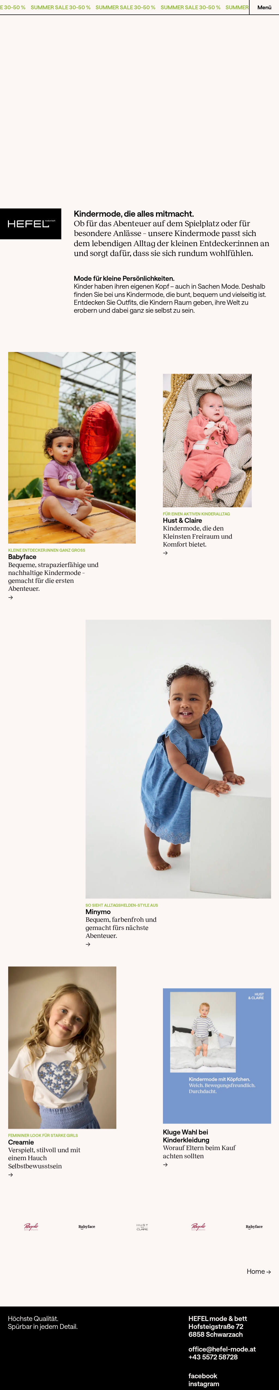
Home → (259, 1271)
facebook (203, 1376)
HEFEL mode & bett (218, 1318)
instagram (204, 1384)
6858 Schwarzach (216, 1334)
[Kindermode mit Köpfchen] (217, 1055)
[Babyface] (71, 448)
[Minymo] (178, 758)
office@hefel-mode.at (222, 1349)
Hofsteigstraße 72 (216, 1326)
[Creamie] (62, 1047)
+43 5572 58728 (213, 1357)
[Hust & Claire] (207, 440)
